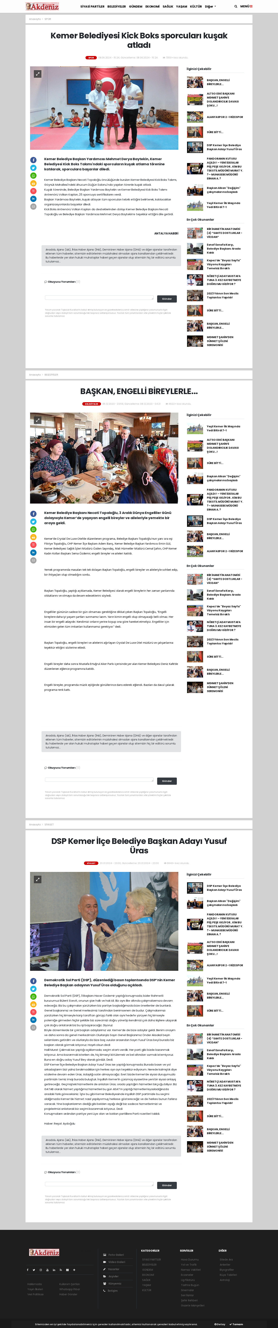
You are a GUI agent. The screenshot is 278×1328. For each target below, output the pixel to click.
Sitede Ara (226, 1259)
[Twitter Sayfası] (35, 1270)
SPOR (48, 19)
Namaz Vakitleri (191, 1270)
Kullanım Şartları (69, 1284)
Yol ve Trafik (189, 1265)
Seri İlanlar (187, 1295)
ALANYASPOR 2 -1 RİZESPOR (225, 117)
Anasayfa (35, 19)
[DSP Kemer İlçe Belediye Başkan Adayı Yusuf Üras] (104, 921)
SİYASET (49, 824)
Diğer (209, 6)
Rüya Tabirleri (228, 1275)
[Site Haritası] (69, 1270)
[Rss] (62, 1270)
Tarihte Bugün (190, 1285)
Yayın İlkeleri (35, 1289)
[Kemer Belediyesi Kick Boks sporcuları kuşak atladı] (104, 108)
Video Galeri (116, 1262)
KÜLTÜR (196, 6)
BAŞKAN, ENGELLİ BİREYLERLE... (218, 82)
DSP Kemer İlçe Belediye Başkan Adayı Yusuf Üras (224, 147)
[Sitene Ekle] (75, 1270)
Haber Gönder (68, 1294)
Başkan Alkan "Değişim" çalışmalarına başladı (224, 190)
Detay (221, 1324)
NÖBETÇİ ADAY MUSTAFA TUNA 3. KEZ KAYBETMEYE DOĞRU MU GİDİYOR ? (224, 280)
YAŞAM (181, 6)
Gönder (167, 298)
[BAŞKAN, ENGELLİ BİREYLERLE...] (104, 458)
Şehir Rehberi (189, 1300)
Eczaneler (187, 1275)
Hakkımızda (34, 1284)
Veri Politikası (35, 1294)
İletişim (112, 1291)
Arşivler (113, 1276)
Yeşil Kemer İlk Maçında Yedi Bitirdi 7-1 (223, 205)
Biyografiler (227, 1270)
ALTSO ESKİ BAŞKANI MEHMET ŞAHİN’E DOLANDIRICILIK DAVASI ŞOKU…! (223, 99)
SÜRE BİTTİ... (215, 132)
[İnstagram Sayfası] (42, 1270)
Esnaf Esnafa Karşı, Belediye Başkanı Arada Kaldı (224, 249)
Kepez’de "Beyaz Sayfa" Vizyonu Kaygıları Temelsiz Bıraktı (224, 264)
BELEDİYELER (116, 6)
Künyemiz (114, 1283)
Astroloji (225, 1280)
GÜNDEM (135, 6)
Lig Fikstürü (188, 1280)
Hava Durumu (190, 1259)
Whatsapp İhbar (69, 1289)
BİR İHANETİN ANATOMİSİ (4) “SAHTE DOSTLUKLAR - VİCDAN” (224, 233)
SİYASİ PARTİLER (92, 6)
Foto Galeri (116, 1255)
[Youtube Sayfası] (49, 1270)
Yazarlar (113, 1269)
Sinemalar (187, 1290)
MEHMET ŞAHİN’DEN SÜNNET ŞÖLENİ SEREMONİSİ (220, 341)
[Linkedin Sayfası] (55, 1270)
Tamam (237, 1324)
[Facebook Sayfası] (29, 1270)
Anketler (225, 1265)
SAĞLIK (168, 6)
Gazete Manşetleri (192, 1305)
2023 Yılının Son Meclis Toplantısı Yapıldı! (222, 295)
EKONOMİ (152, 6)
